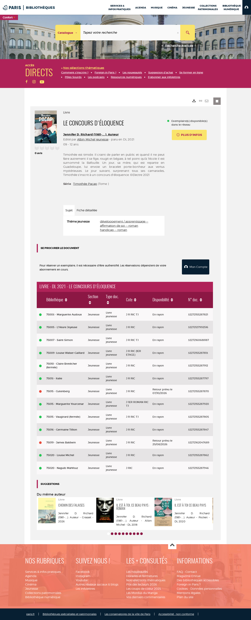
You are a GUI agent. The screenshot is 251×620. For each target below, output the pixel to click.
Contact (191, 572)
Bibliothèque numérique (42, 597)
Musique (31, 580)
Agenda (30, 576)
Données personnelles (206, 588)
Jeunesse (31, 588)
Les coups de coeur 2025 (143, 588)
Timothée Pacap (85, 184)
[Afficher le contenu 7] (130, 533)
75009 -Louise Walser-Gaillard (65, 353)
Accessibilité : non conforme (176, 614)
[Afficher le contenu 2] (112, 533)
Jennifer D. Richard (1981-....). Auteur (91, 134)
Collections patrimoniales (43, 593)
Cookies (182, 588)
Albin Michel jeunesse (92, 139)
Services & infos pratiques (43, 572)
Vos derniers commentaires (145, 597)
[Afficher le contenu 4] (119, 533)
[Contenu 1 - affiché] (108, 533)
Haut (172, 545)
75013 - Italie (54, 378)
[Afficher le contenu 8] (134, 533)
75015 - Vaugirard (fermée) (63, 416)
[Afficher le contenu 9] (138, 533)
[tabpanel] (114, 226)
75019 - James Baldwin (61, 442)
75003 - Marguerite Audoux (64, 314)
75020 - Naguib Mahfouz (62, 468)
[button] (246, 7)
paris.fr (30, 614)
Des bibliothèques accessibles (198, 580)
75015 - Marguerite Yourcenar (65, 404)
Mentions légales (188, 593)
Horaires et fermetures (142, 576)
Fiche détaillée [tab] (87, 210)
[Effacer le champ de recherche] (178, 32)
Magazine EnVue (188, 576)
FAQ (180, 572)
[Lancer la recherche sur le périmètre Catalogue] (187, 32)
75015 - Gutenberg (58, 391)
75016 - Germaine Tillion (61, 429)
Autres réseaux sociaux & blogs (97, 584)
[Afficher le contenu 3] (115, 533)
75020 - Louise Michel (60, 455)
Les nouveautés (137, 572)
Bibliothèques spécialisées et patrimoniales (69, 614)
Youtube (82, 580)
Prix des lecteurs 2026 (141, 584)
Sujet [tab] (69, 210)
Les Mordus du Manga (141, 593)
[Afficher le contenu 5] (123, 533)
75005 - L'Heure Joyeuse (61, 327)
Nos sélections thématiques (145, 580)
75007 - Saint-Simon (59, 340)
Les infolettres (85, 588)
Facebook (83, 572)
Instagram (83, 576)
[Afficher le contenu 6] (127, 533)
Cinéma (30, 584)
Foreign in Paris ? (189, 584)
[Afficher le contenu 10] (141, 533)
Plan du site (185, 597)
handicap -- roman (113, 230)
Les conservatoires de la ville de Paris (127, 614)
